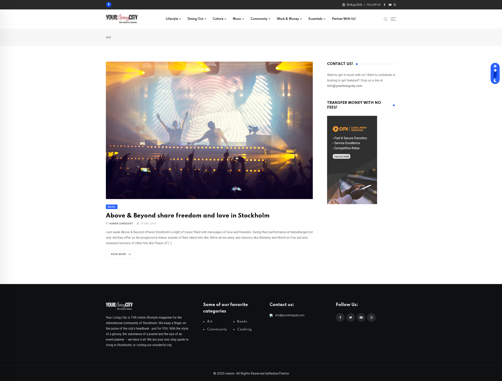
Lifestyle (172, 19)
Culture (218, 19)
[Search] (386, 18)
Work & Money (288, 19)
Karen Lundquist (121, 223)
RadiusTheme (279, 373)
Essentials (315, 19)
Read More (118, 254)
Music (237, 19)
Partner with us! (344, 19)
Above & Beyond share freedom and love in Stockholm (188, 216)
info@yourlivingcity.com (290, 315)
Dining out (195, 19)
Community (259, 19)
